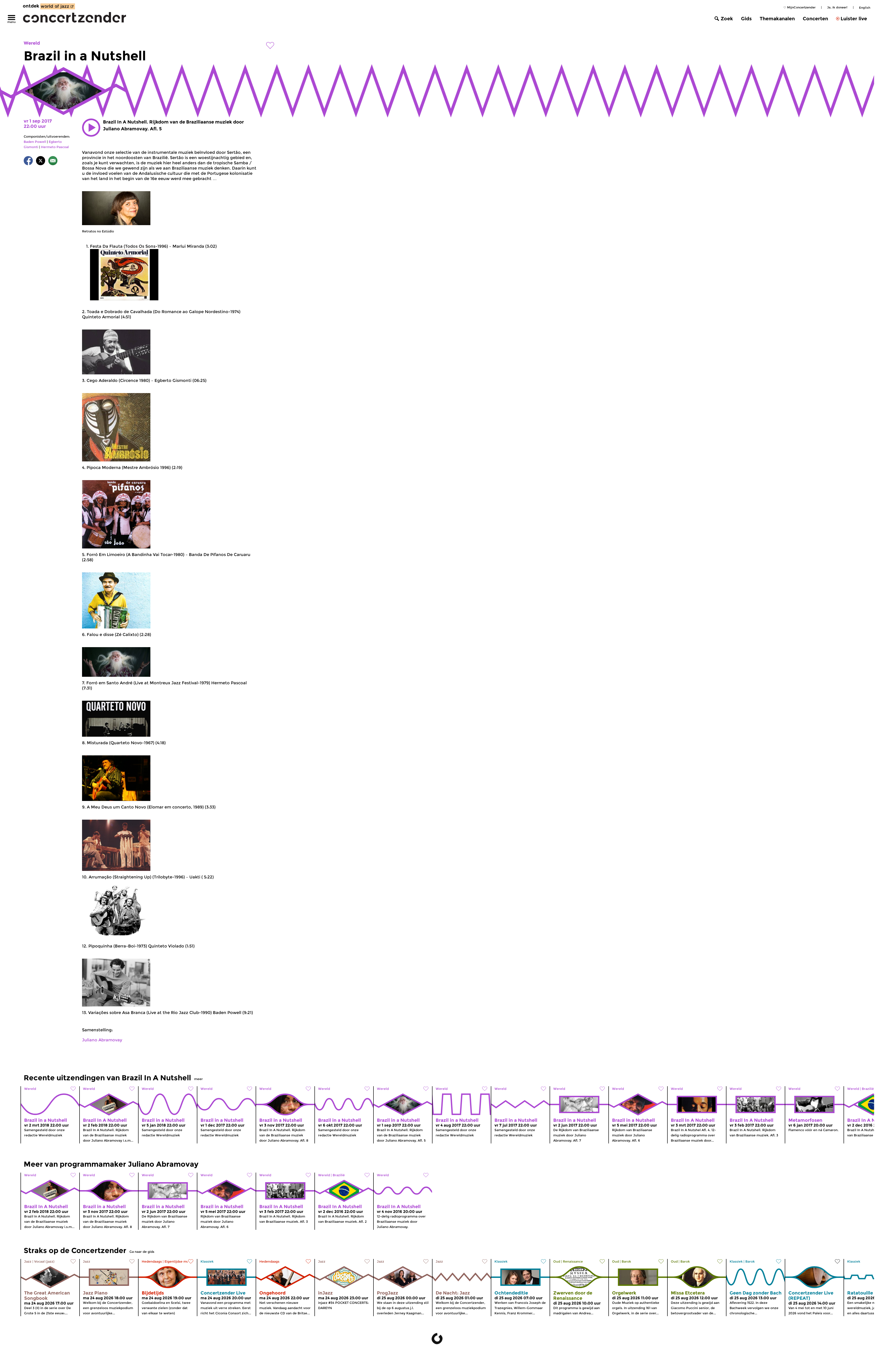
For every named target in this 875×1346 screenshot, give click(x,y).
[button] (91, 127)
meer (198, 1079)
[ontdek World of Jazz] (57, 6)
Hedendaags (152, 1261)
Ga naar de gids (141, 1252)
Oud (556, 1261)
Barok (626, 1261)
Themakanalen (777, 18)
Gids (746, 18)
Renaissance (573, 1261)
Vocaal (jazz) (44, 1261)
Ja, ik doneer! (837, 7)
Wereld (32, 43)
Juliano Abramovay (102, 1039)
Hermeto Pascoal (55, 147)
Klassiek (207, 1261)
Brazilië (339, 1175)
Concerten (815, 18)
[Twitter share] (40, 161)
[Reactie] (52, 161)
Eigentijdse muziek (180, 1261)
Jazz (27, 1261)
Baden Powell (35, 142)
